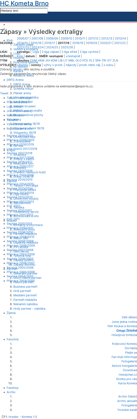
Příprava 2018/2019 (20, 144)
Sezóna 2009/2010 (20, 232)
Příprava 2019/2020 (20, 140)
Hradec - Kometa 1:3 (23, 416)
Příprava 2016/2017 (20, 166)
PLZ (91, 60)
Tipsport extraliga (19, 98)
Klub (10, 40)
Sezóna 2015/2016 (20, 170)
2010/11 (80, 38)
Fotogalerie (129, 405)
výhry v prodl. (53, 65)
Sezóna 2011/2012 (19, 210)
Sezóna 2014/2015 (20, 179)
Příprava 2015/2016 (20, 175)
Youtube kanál (127, 410)
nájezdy (71, 65)
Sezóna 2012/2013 (20, 197)
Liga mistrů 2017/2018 (22, 148)
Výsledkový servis (19, 124)
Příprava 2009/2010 (20, 236)
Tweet (4, 93)
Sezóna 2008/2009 (20, 241)
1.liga (35, 52)
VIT (109, 60)
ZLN (115, 60)
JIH (47, 60)
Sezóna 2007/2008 (20, 250)
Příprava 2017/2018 (20, 157)
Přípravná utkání (18, 102)
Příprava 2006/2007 (21, 263)
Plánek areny (22, 93)
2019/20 (91, 43)
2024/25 (52, 47)
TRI (104, 60)
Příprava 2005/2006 (21, 272)
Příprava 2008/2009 (21, 245)
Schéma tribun (23, 88)
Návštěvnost (15, 115)
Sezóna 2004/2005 (20, 276)
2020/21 (106, 43)
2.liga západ (50, 52)
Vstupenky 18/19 (24, 132)
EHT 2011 (13, 219)
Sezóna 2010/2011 (19, 223)
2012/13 (106, 38)
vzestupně (73, 56)
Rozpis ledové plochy (28, 115)
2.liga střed (69, 52)
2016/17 (49, 43)
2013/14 (120, 38)
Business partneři (25, 286)
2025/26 (67, 47)
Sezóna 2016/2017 (19, 162)
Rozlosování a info (19, 128)
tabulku (18, 69)
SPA (98, 60)
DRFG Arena (15, 80)
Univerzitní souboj (19, 111)
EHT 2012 (13, 206)
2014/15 (22, 43)
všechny (22, 65)
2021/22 (120, 43)
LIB (60, 60)
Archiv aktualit (127, 401)
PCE (85, 60)
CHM (33, 60)
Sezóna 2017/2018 (19, 153)
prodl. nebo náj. (90, 65)
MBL (71, 60)
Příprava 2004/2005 (21, 280)
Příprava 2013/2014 (20, 192)
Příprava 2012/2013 (20, 201)
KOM (54, 60)
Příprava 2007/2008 (21, 254)
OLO (79, 60)
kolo (20, 56)
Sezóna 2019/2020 (20, 135)
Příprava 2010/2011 (20, 228)
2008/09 (52, 38)
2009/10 (66, 38)
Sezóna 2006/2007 (20, 258)
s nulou (108, 65)
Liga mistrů (14, 106)
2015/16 (36, 43)
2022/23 (23, 47)
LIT (65, 60)
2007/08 (37, 38)
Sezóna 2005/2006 (20, 267)
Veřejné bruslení (24, 106)
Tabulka (12, 120)
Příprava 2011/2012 (20, 214)
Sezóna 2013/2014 (20, 188)
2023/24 (38, 47)
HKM (41, 60)
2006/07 (23, 38)
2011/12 (93, 38)
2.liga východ (89, 52)
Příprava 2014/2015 (20, 184)
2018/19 (77, 43)
